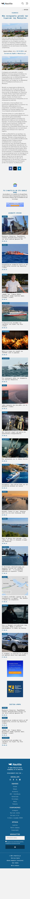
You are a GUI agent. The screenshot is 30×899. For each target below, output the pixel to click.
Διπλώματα (15, 810)
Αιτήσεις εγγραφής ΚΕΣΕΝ (15, 818)
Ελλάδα (15, 786)
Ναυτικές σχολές (15, 813)
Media (15, 801)
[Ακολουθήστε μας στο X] (16, 779)
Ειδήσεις (15, 13)
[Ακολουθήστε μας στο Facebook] (13, 779)
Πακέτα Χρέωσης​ (15, 827)
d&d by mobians (15, 865)
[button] (10, 168)
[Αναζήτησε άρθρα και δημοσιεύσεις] (23, 3)
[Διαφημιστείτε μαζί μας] (15, 204)
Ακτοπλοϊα (15, 791)
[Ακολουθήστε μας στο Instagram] (10, 779)
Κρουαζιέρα (15, 796)
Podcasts (15, 804)
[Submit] (15, 847)
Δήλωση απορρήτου (11, 860)
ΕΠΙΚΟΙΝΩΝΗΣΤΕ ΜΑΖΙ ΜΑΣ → (15, 773)
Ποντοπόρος (15, 799)
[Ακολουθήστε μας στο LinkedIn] (20, 779)
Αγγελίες (15, 825)
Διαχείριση (20, 860)
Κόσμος (15, 789)
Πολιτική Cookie (15, 858)
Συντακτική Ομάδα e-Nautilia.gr (15, 53)
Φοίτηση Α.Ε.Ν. (15, 815)
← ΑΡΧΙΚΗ (25, 9)
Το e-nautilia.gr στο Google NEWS (15, 191)
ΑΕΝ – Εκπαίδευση (15, 794)
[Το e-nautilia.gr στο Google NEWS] (15, 185)
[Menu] (27, 3)
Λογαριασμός (15, 830)
